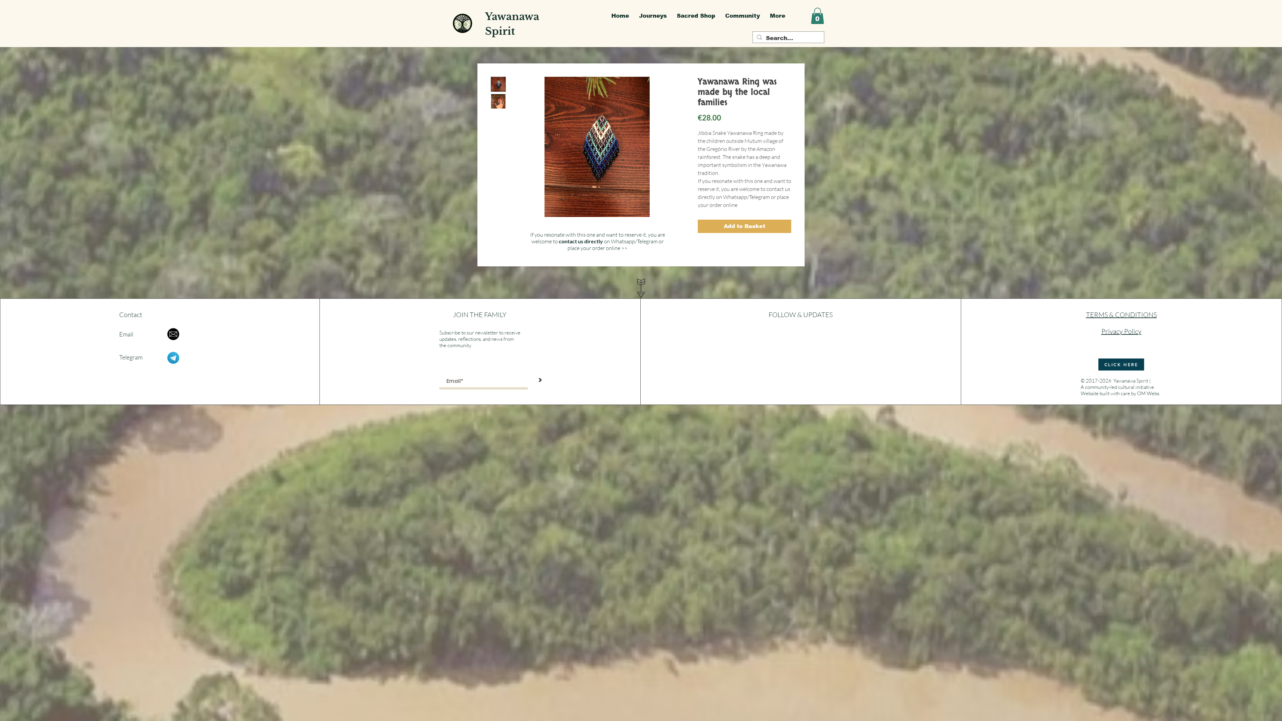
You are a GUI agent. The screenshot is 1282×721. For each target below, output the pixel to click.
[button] (817, 16)
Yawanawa (512, 16)
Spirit (500, 31)
